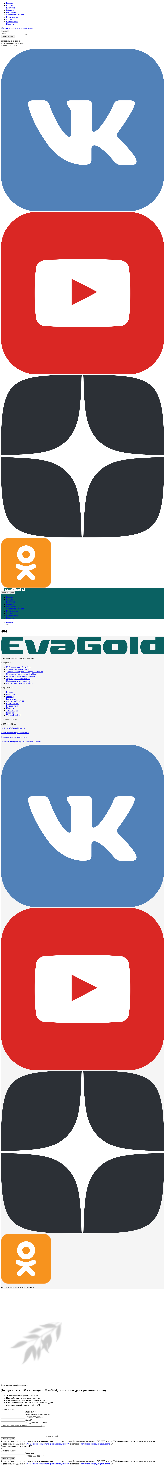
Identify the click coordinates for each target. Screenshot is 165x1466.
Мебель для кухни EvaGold (18, 681)
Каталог (9, 5)
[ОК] (26, 587)
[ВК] (82, 211)
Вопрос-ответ (12, 22)
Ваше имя (30, 1412)
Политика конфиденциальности (15, 733)
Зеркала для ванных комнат (18, 679)
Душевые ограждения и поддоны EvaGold (24, 672)
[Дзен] (82, 537)
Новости (10, 24)
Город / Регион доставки (36, 1423)
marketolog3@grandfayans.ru (13, 728)
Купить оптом (12, 17)
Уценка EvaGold (13, 715)
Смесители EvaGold (15, 15)
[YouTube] (82, 374)
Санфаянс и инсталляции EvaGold (21, 674)
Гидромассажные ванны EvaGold (20, 676)
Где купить (11, 12)
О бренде (10, 10)
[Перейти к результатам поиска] (26, 34)
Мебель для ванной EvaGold (18, 667)
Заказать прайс (8, 36)
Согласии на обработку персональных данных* (48, 1444)
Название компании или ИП (38, 1414)
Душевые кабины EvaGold (18, 669)
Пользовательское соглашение (14, 737)
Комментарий (52, 1436)
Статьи (9, 19)
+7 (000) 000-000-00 (34, 1417)
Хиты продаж (12, 710)
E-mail (28, 1420)
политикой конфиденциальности (95, 1444)
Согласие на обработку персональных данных (21, 741)
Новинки (10, 713)
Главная (9, 3)
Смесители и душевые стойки (19, 683)
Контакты (10, 8)
